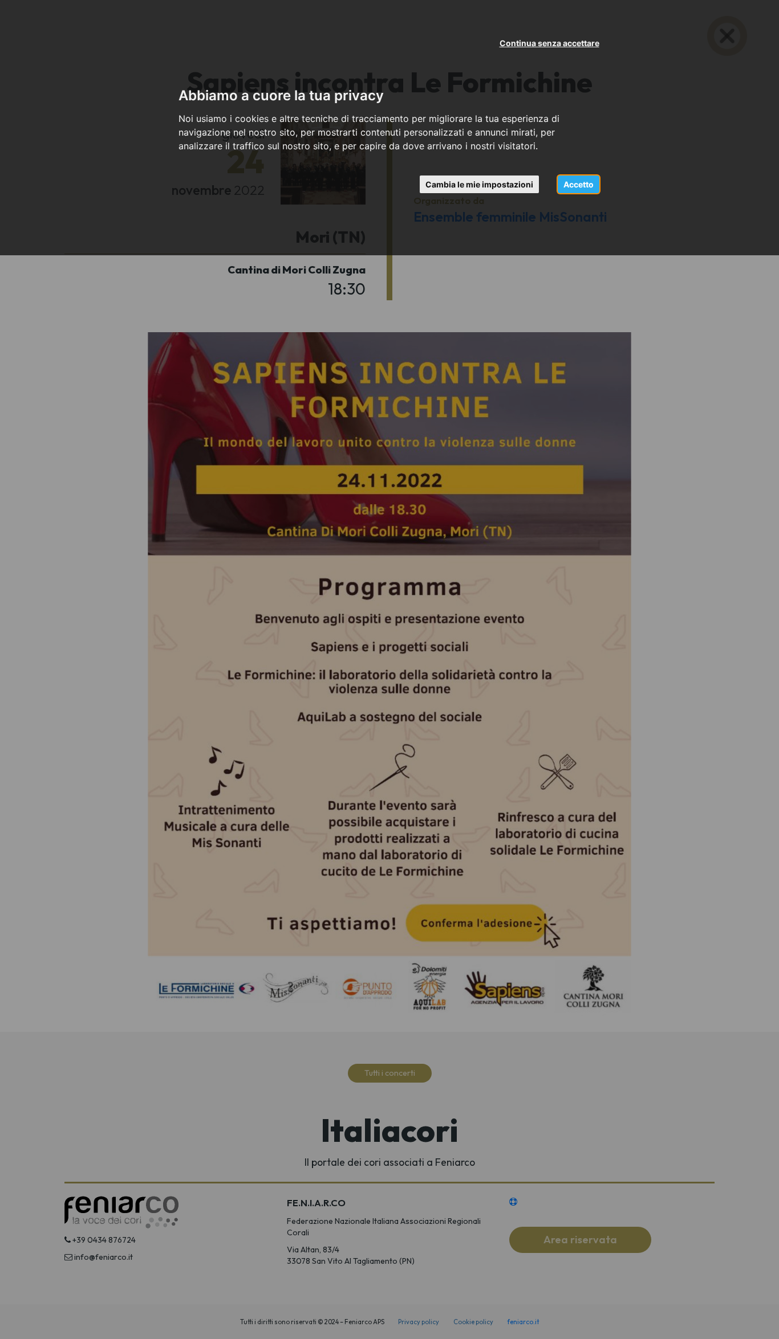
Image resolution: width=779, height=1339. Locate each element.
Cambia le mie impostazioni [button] (479, 184)
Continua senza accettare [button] (549, 43)
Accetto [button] (578, 184)
